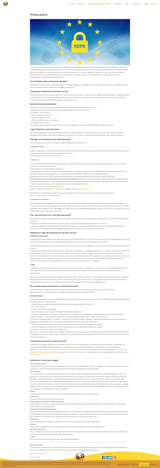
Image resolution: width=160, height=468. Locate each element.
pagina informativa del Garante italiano (45, 352)
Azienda (80, 4)
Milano (32, 459)
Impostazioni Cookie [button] (124, 464)
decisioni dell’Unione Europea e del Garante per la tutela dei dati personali (62, 349)
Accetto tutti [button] (144, 464)
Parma (38, 459)
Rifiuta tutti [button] (134, 464)
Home (72, 4)
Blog (146, 4)
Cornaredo (46, 459)
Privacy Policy (59, 189)
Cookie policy (153, 464)
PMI (126, 4)
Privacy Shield (84, 189)
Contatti (153, 4)
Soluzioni (136, 4)
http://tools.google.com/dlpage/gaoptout (47, 195)
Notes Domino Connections (99, 4)
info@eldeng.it (107, 453)
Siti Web (117, 4)
